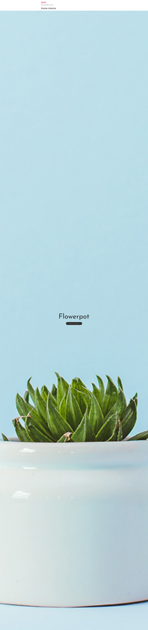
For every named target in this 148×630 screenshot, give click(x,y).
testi (43, 2)
